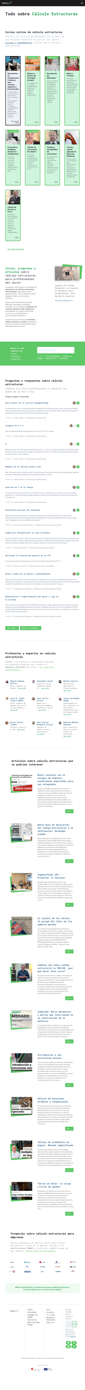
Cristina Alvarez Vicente (23, 525)
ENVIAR (74, 1324)
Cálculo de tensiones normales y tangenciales (53, 1100)
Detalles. (73, 1336)
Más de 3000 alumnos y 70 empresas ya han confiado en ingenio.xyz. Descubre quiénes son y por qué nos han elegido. (42, 1288)
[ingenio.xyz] (7, 3)
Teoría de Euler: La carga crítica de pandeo (54, 1185)
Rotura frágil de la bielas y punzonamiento (27, 574)
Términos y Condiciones (43, 1358)
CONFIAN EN (31, 1320)
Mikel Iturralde (20, 547)
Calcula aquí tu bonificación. (41, 1251)
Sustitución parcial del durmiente (22, 510)
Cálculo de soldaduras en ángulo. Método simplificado (55, 1144)
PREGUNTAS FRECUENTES (50, 1319)
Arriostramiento (53, 356)
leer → (69, 811)
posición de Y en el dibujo (19, 487)
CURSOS (30, 1310)
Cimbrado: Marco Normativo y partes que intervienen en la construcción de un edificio (55, 1016)
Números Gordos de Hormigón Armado (47, 588)
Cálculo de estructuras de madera (48, 525)
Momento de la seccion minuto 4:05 (23, 466)
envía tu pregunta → (31, 628)
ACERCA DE (50, 1323)
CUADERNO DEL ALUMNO (32, 1316)
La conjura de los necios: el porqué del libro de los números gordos (55, 921)
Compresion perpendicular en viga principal (27, 533)
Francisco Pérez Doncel (22, 588)
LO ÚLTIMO (50, 1315)
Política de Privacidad (28, 1358)
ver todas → (12, 628)
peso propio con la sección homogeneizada (26, 403)
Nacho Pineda (18, 418)
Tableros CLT (50, 358)
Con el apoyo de (42, 1365)
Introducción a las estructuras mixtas (49, 1056)
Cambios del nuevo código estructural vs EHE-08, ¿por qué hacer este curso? (55, 968)
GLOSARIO (50, 1312)
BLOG (48, 1310)
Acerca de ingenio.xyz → (64, 300)
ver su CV (22, 688)
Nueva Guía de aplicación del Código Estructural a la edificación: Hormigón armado (55, 829)
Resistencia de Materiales (36, 418)
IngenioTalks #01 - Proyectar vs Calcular (51, 876)
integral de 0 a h (14, 425)
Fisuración (63, 358)
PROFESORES (32, 1312)
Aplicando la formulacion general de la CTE (28, 555)
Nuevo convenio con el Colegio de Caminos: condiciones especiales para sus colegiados (55, 779)
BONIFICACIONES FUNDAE (33, 1324)
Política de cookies (58, 1358)
